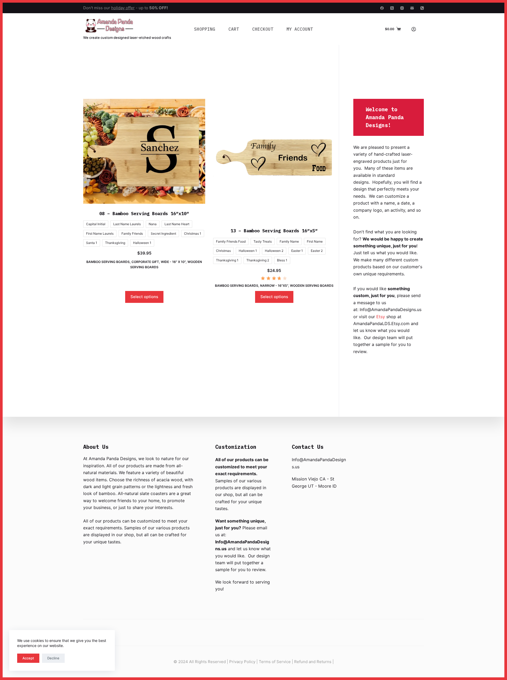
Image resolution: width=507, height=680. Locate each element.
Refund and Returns (312, 661)
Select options (144, 296)
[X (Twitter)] (392, 8)
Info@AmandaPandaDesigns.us (390, 309)
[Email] (412, 8)
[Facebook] (382, 8)
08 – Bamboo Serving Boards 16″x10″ (144, 213)
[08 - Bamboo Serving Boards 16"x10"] (144, 151)
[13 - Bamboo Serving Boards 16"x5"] (274, 160)
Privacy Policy (242, 661)
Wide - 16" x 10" (173, 262)
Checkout (262, 29)
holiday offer (123, 7)
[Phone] (422, 8)
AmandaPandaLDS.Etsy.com (381, 323)
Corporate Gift (145, 262)
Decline (53, 658)
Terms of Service (275, 661)
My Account (300, 29)
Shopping (204, 29)
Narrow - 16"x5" (274, 286)
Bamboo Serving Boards (108, 262)
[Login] (413, 29)
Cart (233, 29)
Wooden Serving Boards (312, 286)
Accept (28, 658)
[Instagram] (402, 8)
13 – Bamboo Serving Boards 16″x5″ (274, 231)
